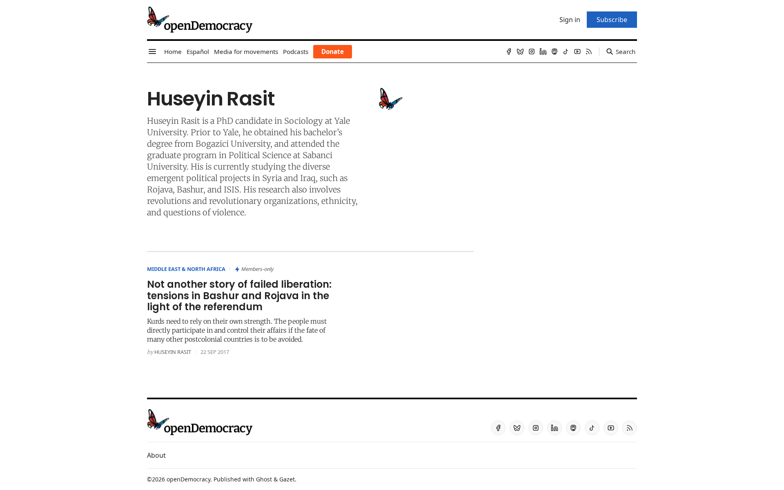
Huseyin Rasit (172, 352)
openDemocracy (188, 479)
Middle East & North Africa (186, 269)
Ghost (264, 479)
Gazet (287, 479)
